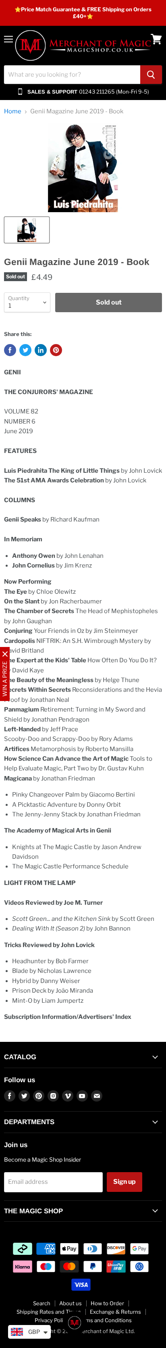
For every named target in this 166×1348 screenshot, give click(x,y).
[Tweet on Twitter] (25, 350)
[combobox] (72, 74)
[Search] (151, 74)
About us (70, 1303)
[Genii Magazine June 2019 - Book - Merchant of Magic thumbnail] (26, 230)
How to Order (107, 1303)
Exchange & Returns (115, 1311)
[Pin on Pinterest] (56, 350)
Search (41, 1303)
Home (12, 111)
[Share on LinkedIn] (41, 350)
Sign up (124, 1181)
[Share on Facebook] (10, 350)
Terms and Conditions (104, 1320)
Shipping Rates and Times (49, 1311)
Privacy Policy (51, 1320)
